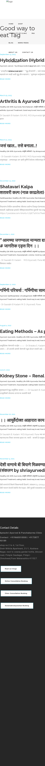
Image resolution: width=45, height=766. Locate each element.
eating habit (21, 201)
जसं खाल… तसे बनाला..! (18, 145)
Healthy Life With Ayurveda (11, 107)
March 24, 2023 (6, 140)
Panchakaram (27, 107)
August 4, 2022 (5, 325)
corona (31, 255)
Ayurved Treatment (14, 110)
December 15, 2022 (7, 181)
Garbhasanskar (6, 198)
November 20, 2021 (7, 414)
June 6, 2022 (5, 370)
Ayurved (3, 66)
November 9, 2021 (7, 459)
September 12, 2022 (8, 284)
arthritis (3, 110)
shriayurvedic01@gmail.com (28, 66)
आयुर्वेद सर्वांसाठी (38, 107)
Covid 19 (38, 255)
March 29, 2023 (6, 95)
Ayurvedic (12, 337)
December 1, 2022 (7, 234)
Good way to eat (29, 110)
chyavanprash (22, 255)
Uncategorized (26, 296)
